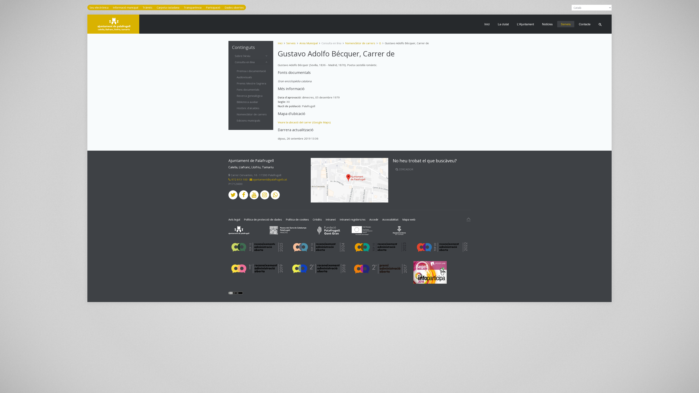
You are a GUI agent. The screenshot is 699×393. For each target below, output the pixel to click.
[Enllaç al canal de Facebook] (243, 194)
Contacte (585, 24)
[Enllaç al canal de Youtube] (254, 194)
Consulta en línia (245, 62)
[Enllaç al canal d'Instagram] (264, 194)
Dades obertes (234, 7)
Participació (213, 7)
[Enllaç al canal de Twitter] (233, 194)
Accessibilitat (390, 219)
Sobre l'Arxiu (242, 56)
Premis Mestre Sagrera (251, 83)
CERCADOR (405, 169)
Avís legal (234, 219)
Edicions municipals (248, 120)
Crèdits (317, 219)
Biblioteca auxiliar (247, 102)
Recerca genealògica (249, 96)
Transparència (193, 7)
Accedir (373, 219)
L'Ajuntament (525, 24)
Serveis (566, 24)
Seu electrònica (99, 7)
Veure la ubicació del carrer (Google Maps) (304, 122)
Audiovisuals (244, 77)
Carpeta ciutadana (168, 7)
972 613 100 (239, 179)
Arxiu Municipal (308, 43)
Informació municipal (125, 7)
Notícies (547, 24)
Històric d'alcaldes (248, 108)
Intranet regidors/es (353, 219)
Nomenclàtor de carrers (360, 43)
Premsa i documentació (251, 71)
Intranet (331, 219)
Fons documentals (248, 89)
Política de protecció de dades (263, 219)
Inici (487, 24)
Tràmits (147, 7)
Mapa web (408, 219)
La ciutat (503, 24)
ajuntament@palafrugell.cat (269, 179)
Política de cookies (297, 219)
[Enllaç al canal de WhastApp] (275, 194)
